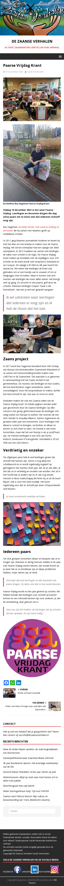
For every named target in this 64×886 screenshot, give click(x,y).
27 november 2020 (14, 71)
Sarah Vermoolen (35, 71)
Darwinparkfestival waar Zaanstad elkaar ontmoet (28, 757)
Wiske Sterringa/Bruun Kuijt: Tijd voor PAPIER (26, 791)
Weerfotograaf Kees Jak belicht (18, 785)
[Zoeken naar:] (32, 811)
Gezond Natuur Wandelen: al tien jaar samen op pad (29, 771)
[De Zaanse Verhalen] (32, 33)
